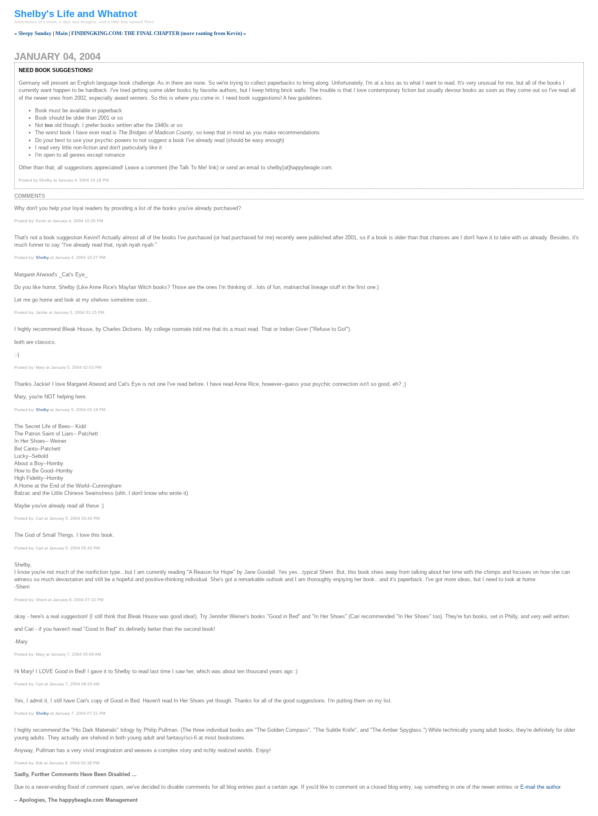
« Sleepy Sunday (33, 33)
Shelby (42, 257)
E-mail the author (540, 787)
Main (61, 33)
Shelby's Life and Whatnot (75, 13)
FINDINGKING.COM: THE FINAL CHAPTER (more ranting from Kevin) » (158, 33)
